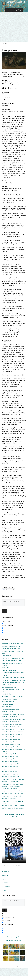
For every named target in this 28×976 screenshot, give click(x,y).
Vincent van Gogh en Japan (10, 727)
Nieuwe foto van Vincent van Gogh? (13, 672)
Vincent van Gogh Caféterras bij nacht (13, 719)
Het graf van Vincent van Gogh (11, 660)
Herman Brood (6, 655)
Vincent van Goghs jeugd (9, 798)
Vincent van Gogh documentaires (12, 724)
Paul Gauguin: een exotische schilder (13, 677)
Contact (4, 890)
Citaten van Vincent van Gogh (11, 648)
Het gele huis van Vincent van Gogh (13, 658)
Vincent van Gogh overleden (10, 766)
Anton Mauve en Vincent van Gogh (12, 643)
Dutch (6, 589)
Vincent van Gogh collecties (10, 721)
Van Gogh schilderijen (8, 704)
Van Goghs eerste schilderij (10, 709)
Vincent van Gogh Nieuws (10, 761)
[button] (24, 44)
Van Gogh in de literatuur (9, 699)
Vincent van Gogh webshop (10, 781)
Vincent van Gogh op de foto (10, 764)
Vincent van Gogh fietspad (10, 737)
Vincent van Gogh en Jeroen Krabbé (13, 729)
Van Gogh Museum (8, 701)
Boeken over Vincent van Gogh (11, 646)
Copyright (5, 879)
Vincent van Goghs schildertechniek (13, 805)
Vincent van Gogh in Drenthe (10, 742)
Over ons (5, 875)
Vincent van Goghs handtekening (12, 796)
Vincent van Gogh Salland (10, 774)
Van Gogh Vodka (7, 706)
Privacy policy (6, 886)
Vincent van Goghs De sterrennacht (13, 793)
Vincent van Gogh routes (9, 771)
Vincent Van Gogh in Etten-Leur (11, 744)
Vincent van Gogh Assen (9, 716)
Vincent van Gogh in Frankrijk (11, 747)
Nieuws (4, 675)
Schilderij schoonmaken (9, 687)
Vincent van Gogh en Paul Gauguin (12, 732)
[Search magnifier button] (4, 611)
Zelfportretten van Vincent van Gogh (13, 808)
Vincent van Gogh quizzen (10, 769)
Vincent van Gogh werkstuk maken (12, 784)
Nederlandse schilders (9, 670)
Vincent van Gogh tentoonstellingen (13, 779)
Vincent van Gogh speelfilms (10, 776)
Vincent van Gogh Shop (14, 10)
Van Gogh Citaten (7, 694)
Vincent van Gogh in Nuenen (10, 754)
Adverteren (5, 871)
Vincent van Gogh (7, 711)
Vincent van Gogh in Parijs (10, 756)
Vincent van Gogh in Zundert (11, 759)
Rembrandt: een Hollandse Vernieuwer (14, 680)
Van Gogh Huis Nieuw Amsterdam (12, 696)
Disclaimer (5, 883)
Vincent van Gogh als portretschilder (13, 714)
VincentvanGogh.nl (16, 2)
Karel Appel (5, 667)
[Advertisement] (14, 27)
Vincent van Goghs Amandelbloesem (13, 791)
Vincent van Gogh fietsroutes (11, 739)
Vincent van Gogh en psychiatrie (12, 734)
